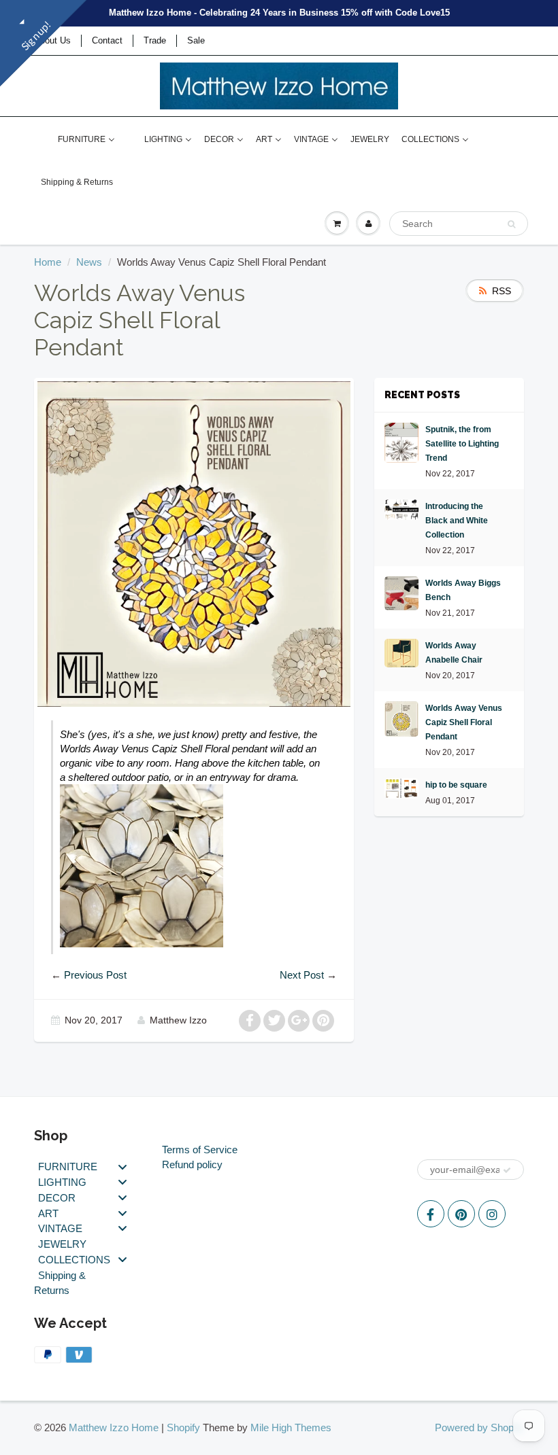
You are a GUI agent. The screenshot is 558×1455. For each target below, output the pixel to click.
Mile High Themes (290, 1427)
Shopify (183, 1427)
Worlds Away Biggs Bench (463, 590)
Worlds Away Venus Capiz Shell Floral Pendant (463, 722)
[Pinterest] (461, 1213)
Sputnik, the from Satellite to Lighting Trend (462, 444)
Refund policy (192, 1164)
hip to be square (456, 785)
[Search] (511, 224)
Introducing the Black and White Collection (456, 521)
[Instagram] (492, 1213)
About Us (52, 40)
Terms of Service (199, 1149)
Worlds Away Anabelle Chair (453, 653)
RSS (501, 290)
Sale (196, 40)
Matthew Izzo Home (114, 1427)
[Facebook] (430, 1213)
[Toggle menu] (122, 1166)
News (89, 262)
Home (47, 262)
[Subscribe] (507, 1170)
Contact (107, 40)
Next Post (302, 975)
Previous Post (95, 975)
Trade (155, 40)
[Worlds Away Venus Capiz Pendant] (141, 865)
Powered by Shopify (479, 1427)
